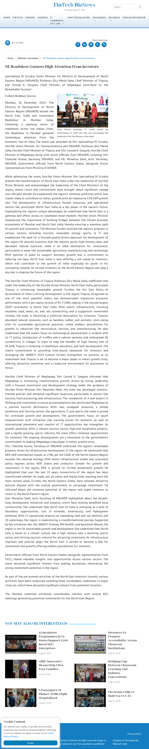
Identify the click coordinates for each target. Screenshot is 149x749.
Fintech (18, 19)
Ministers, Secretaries (28, 58)
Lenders (42, 19)
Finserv (30, 19)
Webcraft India (120, 743)
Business (114, 19)
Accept (30, 742)
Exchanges (99, 19)
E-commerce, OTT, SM (57, 20)
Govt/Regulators (79, 19)
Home (6, 17)
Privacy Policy (134, 733)
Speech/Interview (134, 19)
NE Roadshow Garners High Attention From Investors (69, 58)
